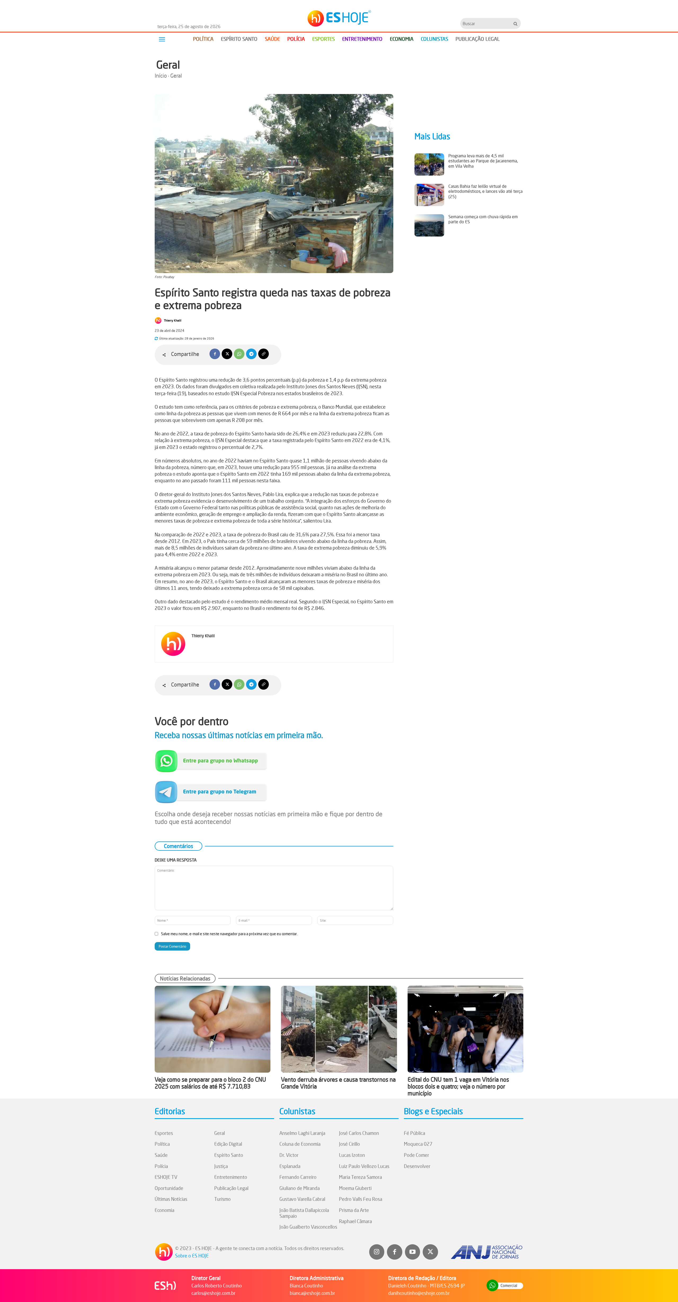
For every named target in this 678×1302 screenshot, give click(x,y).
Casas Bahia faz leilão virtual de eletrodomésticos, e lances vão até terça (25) (485, 191)
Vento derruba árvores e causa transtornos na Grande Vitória (338, 1083)
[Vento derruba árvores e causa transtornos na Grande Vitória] (339, 1029)
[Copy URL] (263, 354)
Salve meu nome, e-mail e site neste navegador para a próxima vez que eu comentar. (229, 933)
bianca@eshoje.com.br (312, 1293)
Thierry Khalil (172, 320)
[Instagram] (377, 1252)
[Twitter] (430, 1252)
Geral (168, 64)
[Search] (515, 23)
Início (161, 75)
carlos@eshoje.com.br (213, 1293)
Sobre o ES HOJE (192, 1256)
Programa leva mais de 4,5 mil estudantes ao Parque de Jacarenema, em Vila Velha (483, 160)
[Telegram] (251, 354)
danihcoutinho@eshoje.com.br (419, 1293)
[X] (227, 354)
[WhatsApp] (239, 354)
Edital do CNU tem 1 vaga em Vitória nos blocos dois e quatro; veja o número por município (458, 1086)
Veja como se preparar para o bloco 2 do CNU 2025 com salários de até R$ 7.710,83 (210, 1083)
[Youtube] (412, 1252)
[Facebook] (214, 354)
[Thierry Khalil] (159, 320)
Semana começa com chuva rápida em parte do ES (483, 219)
